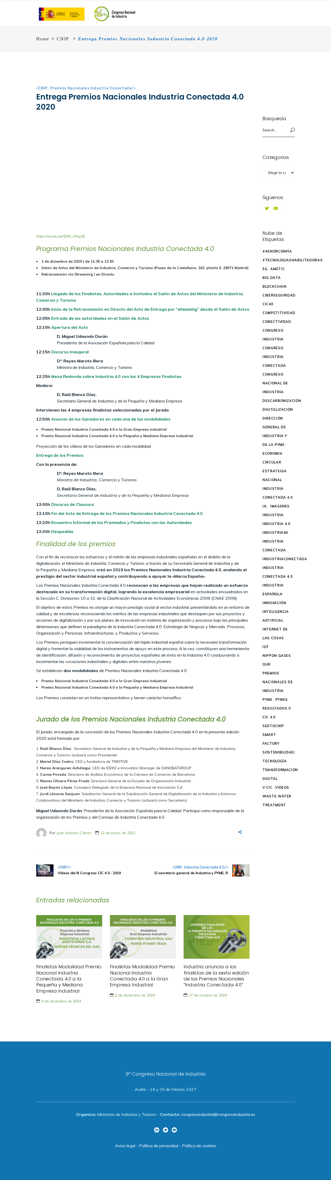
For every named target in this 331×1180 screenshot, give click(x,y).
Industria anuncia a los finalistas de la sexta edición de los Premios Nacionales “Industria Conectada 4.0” (216, 975)
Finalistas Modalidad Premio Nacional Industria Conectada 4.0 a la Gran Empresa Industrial (142, 975)
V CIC (267, 787)
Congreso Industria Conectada (274, 357)
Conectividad (276, 321)
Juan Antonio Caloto (73, 833)
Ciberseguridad (279, 295)
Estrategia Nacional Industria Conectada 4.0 (277, 484)
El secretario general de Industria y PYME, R (191, 873)
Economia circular (272, 457)
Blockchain (274, 286)
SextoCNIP (273, 726)
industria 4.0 (276, 524)
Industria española (273, 589)
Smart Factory (271, 739)
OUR (266, 664)
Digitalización (277, 409)
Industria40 (275, 532)
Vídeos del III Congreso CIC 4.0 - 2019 (89, 873)
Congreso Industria (273, 334)
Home (42, 38)
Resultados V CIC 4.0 (276, 712)
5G (264, 269)
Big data (271, 278)
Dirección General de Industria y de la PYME (274, 431)
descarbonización (281, 401)
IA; (264, 506)
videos (282, 787)
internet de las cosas (275, 633)
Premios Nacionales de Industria (277, 682)
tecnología (274, 761)
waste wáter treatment (276, 800)
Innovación (274, 603)
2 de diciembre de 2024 (135, 995)
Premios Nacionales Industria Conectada (91, 88)
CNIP (63, 38)
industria (273, 515)
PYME (267, 699)
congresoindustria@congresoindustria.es (218, 1114)
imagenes (280, 506)
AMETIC (277, 269)
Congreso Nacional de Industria (275, 383)
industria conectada (274, 545)
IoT (265, 647)
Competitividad (278, 313)
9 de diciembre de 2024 (61, 1001)
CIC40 (267, 304)
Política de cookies (199, 1145)
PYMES (281, 699)
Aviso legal (125, 1145)
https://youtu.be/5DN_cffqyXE (60, 236)
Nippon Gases (276, 655)
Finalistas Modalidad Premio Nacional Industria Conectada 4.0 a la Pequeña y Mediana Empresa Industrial (68, 978)
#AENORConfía (277, 251)
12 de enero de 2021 (118, 833)
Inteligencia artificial (275, 616)
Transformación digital (280, 774)
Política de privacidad (158, 1145)
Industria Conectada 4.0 (204, 867)
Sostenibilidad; (278, 752)
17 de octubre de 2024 (208, 995)
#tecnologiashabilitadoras (292, 260)
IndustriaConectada (284, 559)
